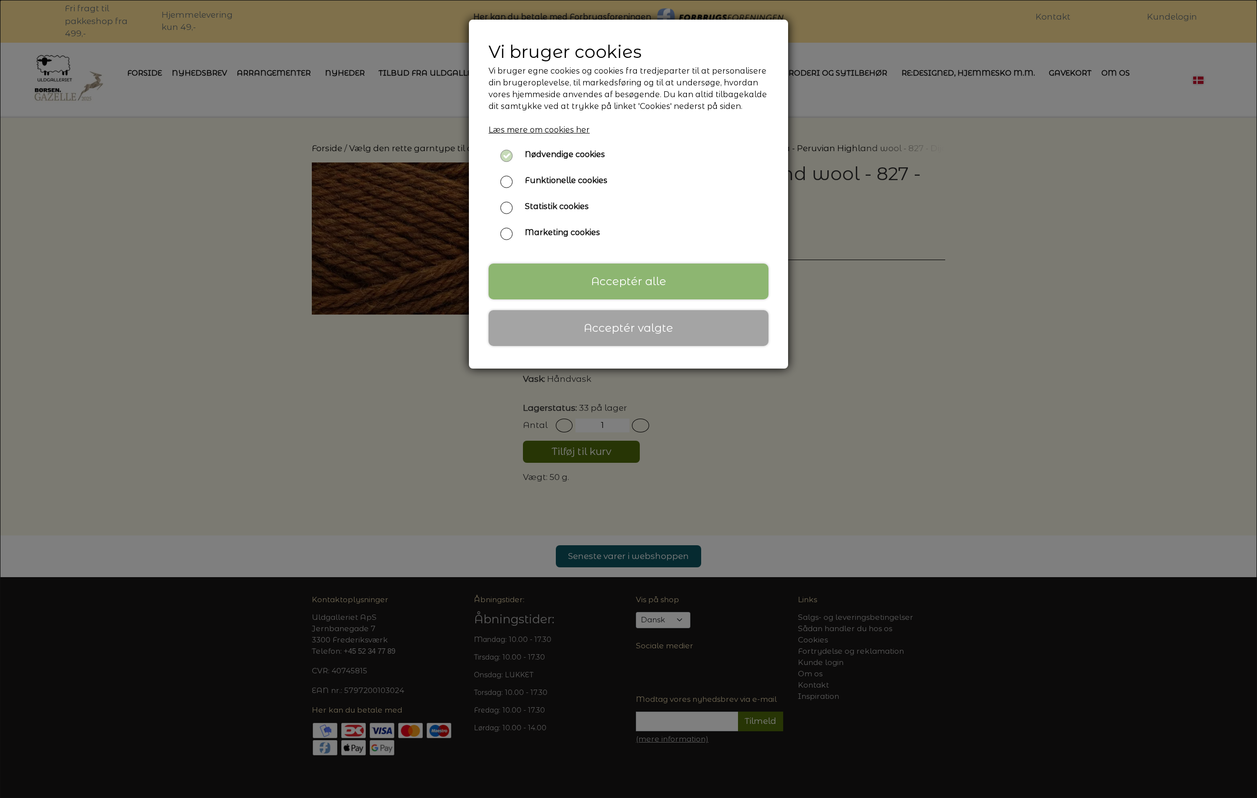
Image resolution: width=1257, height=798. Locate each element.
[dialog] (628, 399)
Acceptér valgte (628, 328)
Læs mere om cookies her (539, 129)
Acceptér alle (628, 281)
